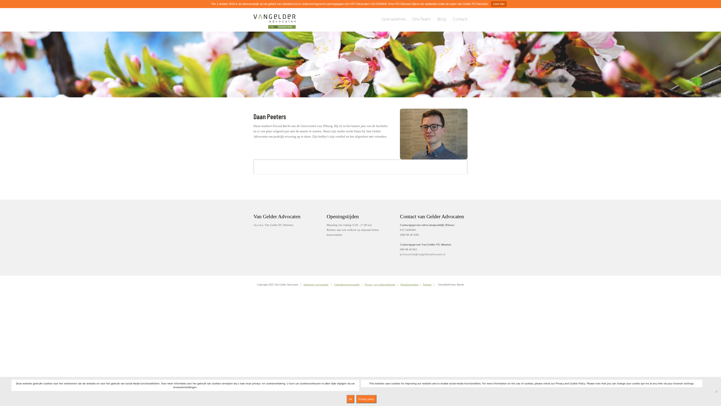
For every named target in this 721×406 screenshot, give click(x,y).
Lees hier (499, 3)
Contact (460, 19)
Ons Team (421, 19)
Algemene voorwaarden (315, 284)
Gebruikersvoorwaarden (347, 284)
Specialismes (394, 19)
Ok (350, 399)
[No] (716, 391)
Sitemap (427, 284)
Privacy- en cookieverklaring (380, 284)
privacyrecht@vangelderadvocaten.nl (423, 254)
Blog (441, 19)
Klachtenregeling (409, 284)
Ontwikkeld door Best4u (451, 284)
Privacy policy (366, 399)
